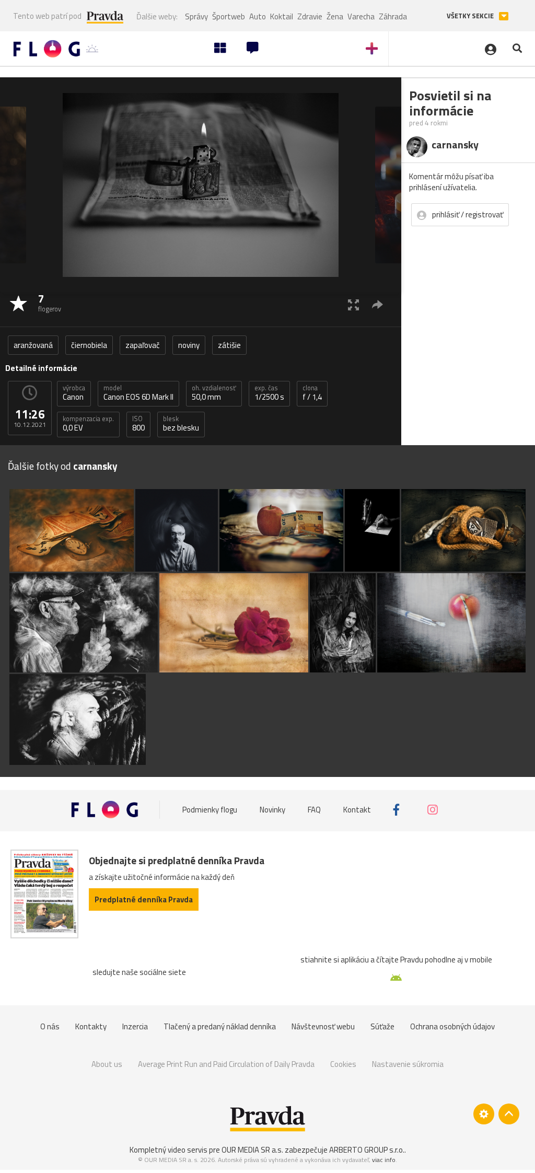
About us (106, 1064)
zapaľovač (142, 345)
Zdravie (309, 16)
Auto (257, 16)
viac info (384, 1160)
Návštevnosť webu (323, 1026)
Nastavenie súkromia (408, 1064)
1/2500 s (269, 393)
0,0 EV (88, 424)
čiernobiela (89, 345)
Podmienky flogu (209, 810)
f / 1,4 (312, 393)
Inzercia (135, 1026)
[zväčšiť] (353, 304)
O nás (50, 1026)
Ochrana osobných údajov (452, 1026)
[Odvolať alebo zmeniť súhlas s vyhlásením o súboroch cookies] (483, 1114)
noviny (189, 345)
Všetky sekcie (471, 16)
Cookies (343, 1064)
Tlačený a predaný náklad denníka (220, 1026)
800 (138, 424)
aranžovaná (33, 345)
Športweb (228, 16)
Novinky (272, 810)
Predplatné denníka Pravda (144, 899)
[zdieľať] (377, 304)
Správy (196, 16)
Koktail (281, 16)
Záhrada (393, 16)
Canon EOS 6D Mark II (138, 393)
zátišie (229, 345)
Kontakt (357, 810)
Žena (335, 16)
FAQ (314, 810)
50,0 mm (214, 393)
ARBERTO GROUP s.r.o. (366, 1150)
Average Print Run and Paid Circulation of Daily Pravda (226, 1064)
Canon (74, 393)
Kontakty (91, 1026)
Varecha (361, 16)
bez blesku (181, 424)
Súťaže (382, 1026)
